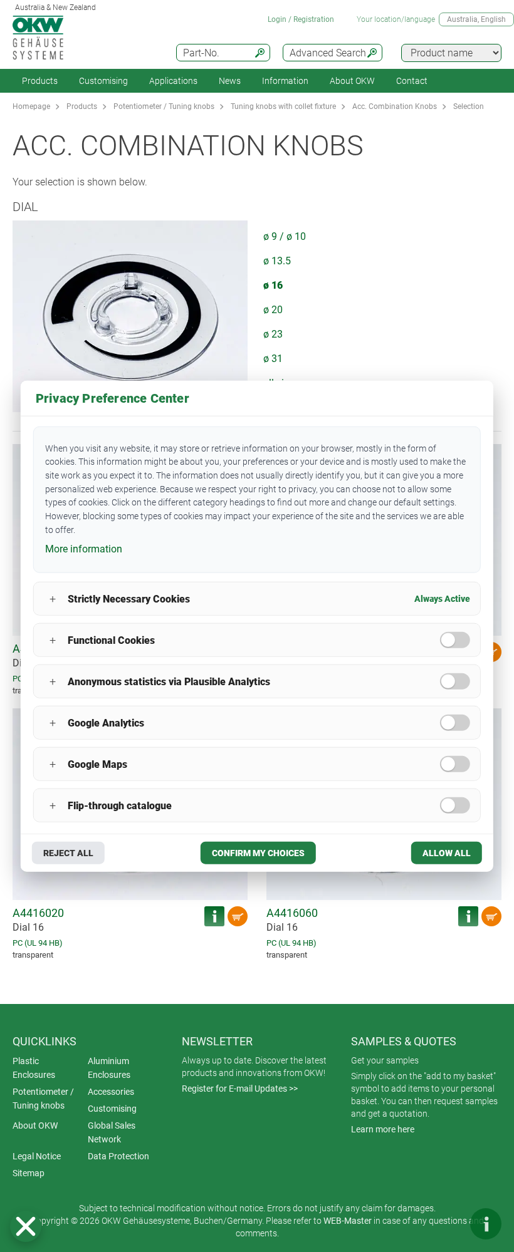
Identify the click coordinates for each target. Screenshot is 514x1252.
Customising (103, 81)
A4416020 (38, 912)
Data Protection (118, 1156)
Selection (468, 106)
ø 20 (273, 310)
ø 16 (273, 285)
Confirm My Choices (258, 853)
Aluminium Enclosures (109, 1068)
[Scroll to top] (448, 1223)
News (230, 81)
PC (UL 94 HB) (38, 943)
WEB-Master (347, 1221)
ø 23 (273, 334)
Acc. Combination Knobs (394, 106)
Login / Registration (301, 19)
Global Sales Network (111, 1132)
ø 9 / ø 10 (284, 236)
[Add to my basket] (238, 916)
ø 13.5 (277, 261)
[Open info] (485, 1223)
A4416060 (292, 912)
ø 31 (273, 359)
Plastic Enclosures (34, 1068)
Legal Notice (37, 1156)
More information (83, 549)
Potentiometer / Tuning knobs (163, 106)
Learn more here (382, 1129)
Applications (173, 81)
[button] (25, 1226)
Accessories (111, 1092)
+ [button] (53, 598)
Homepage (31, 106)
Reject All (68, 853)
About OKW (35, 1125)
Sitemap (29, 1173)
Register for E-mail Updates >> (240, 1089)
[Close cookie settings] (25, 1226)
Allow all (446, 853)
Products (40, 81)
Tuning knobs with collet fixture (283, 106)
